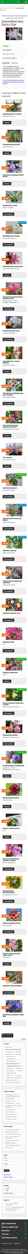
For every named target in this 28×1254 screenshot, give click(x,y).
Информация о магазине (7, 1243)
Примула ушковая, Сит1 (11, 613)
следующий (17, 15)
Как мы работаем (10, 1112)
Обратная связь (17, 1243)
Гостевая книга (9, 1237)
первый (4, 15)
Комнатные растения (11, 7)
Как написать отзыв (10, 1119)
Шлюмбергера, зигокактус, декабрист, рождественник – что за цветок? (13, 82)
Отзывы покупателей (11, 1114)
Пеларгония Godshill (10, 735)
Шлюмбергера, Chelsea (11, 236)
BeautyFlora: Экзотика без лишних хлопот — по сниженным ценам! (14, 1208)
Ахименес (18, 1052)
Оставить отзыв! (8, 1193)
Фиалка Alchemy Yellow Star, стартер (13, 703)
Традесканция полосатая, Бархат (12, 519)
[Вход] (26, 2)
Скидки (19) (9, 1054)
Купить (7, 122)
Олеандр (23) (9, 1068)
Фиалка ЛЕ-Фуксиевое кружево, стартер (11, 859)
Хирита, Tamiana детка (11, 828)
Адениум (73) (9, 1052)
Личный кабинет (10, 1098)
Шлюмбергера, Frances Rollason (11, 362)
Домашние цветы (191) (12, 1063)
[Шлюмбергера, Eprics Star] (14, 33)
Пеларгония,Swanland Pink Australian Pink (12, 297)
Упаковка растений (10, 1116)
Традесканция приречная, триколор (12, 581)
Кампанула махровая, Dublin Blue (13, 1015)
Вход (7, 1170)
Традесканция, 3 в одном (12, 114)
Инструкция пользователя (12, 1129)
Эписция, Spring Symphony (12, 986)
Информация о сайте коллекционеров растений (12, 1095)
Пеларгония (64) (10, 1056)
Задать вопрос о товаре (9, 58)
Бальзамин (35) (10, 1070)
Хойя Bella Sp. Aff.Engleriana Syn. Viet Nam (13, 394)
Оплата (18, 1103)
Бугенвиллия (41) (10, 1059)
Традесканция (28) (11, 1073)
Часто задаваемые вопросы (12, 1145)
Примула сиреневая (10, 672)
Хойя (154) (18, 1068)
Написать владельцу (17, 1252)
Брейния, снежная (9, 550)
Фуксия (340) (18, 1054)
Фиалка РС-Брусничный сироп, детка (11, 954)
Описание (6, 63)
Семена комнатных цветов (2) (14, 1077)
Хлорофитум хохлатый (11, 144)
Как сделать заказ (10, 1109)
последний (24, 15)
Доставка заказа (9, 1103)
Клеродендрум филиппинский (8, 891)
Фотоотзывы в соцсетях (11, 1140)
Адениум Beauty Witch (11, 798)
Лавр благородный (10, 488)
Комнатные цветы (10, 8)
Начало (2, 7)
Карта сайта (8, 1147)
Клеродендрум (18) (11, 1061)
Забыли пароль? (8, 1177)
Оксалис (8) (18, 1075)
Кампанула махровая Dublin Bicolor (13, 175)
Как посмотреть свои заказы (13, 1134)
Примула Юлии (8, 642)
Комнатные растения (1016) (13, 1049)
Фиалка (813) (8, 1047)
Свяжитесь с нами (10, 1101)
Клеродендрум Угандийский (13, 765)
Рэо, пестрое (7, 457)
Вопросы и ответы (10, 1143)
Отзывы (15, 63)
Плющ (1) (19, 1070)
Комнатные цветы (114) (13, 1066)
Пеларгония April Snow (11, 331)
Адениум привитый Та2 (11, 923)
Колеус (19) (9, 1075)
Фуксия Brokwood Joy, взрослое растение (10, 426)
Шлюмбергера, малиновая (13, 266)
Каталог (6, 1230)
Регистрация (7, 1174)
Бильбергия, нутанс (10, 205)
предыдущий (10, 15)
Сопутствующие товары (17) (13, 1082)
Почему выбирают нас (11, 1132)
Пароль (6, 1164)
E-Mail (5, 1158)
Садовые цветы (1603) (11, 1080)
